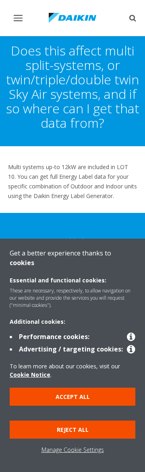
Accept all (73, 396)
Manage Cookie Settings (72, 450)
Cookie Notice (30, 374)
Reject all (73, 429)
